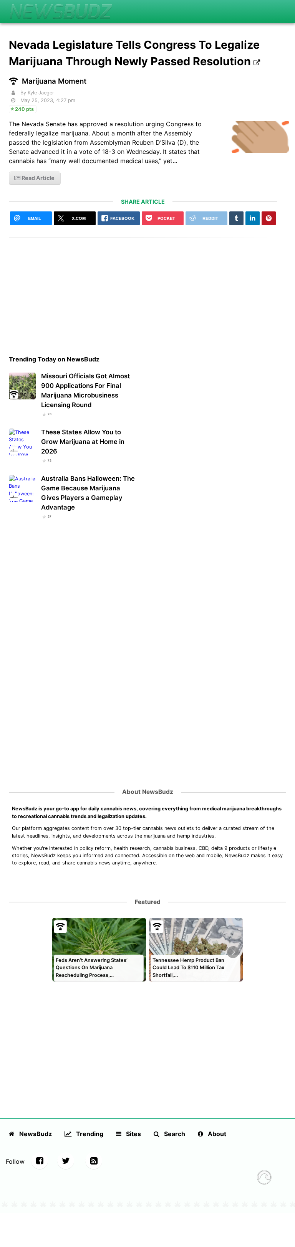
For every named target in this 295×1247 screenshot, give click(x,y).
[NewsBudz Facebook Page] (39, 1160)
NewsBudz (35, 1134)
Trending (89, 1134)
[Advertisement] (143, 291)
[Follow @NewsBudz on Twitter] (65, 1160)
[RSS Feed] (93, 1160)
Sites (132, 1134)
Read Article (37, 178)
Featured (148, 902)
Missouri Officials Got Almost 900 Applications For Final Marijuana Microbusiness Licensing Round (85, 390)
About (216, 1134)
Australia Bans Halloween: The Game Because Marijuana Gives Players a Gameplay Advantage (88, 493)
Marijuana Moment (54, 81)
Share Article (143, 201)
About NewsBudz (147, 791)
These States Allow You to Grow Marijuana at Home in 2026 (82, 441)
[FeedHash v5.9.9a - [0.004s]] (264, 1178)
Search (173, 1134)
